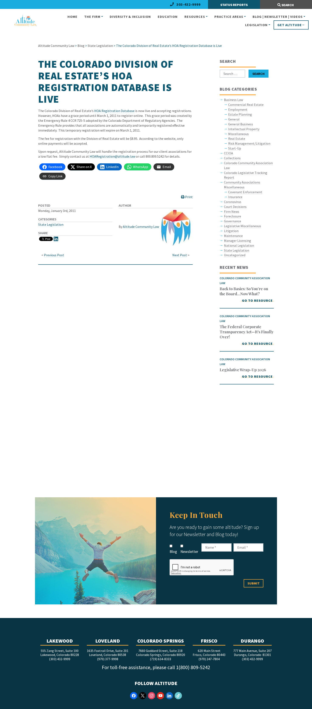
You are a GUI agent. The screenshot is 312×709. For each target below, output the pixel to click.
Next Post (179, 255)
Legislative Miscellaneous (242, 226)
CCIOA (228, 153)
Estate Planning (240, 114)
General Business (240, 124)
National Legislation (239, 245)
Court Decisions (235, 207)
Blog (173, 551)
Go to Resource (257, 300)
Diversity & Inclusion (130, 16)
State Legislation (50, 224)
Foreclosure (232, 216)
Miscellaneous (238, 134)
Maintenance (233, 236)
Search (287, 5)
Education (168, 16)
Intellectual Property (243, 129)
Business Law (233, 100)
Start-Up (234, 148)
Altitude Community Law (141, 226)
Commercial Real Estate (246, 104)
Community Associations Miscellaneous (242, 184)
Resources (194, 16)
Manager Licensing (237, 240)
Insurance (235, 197)
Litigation (231, 231)
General (234, 119)
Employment (237, 109)
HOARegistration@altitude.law (112, 156)
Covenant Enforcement (245, 192)
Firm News (231, 211)
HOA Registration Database (114, 111)
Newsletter (189, 551)
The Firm (92, 16)
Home (72, 16)
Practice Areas (228, 16)
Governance (232, 221)
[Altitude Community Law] (23, 21)
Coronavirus (232, 202)
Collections (232, 158)
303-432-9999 (188, 4)
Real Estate (236, 138)
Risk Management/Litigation (249, 143)
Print (188, 197)
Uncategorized (234, 255)
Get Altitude (289, 25)
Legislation (256, 25)
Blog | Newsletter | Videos (278, 16)
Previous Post (54, 255)
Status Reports (234, 5)
